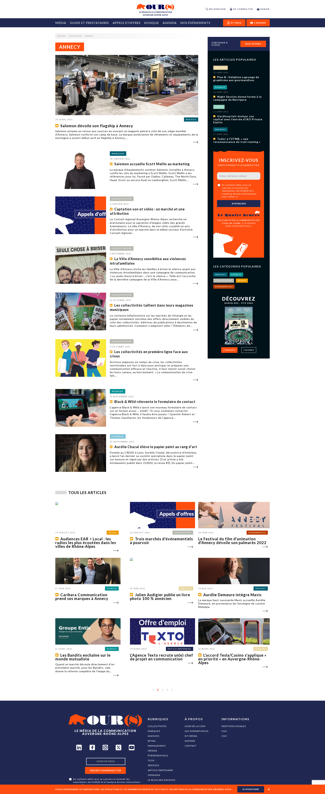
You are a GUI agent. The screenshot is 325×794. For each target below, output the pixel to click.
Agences (153, 736)
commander (229, 350)
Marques (154, 731)
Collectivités (157, 726)
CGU (224, 731)
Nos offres (253, 43)
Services (153, 765)
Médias (152, 750)
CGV (224, 736)
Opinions (154, 775)
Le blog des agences (161, 780)
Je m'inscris (239, 203)
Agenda (170, 22)
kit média (236, 23)
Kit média (191, 736)
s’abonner (248, 350)
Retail (152, 740)
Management (157, 745)
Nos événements (195, 22)
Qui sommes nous (196, 731)
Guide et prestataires (89, 22)
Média (60, 22)
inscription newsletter (105, 770)
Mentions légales (234, 726)
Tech (151, 760)
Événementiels (158, 755)
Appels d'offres (126, 22)
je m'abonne (250, 789)
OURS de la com (195, 726)
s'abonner (260, 23)
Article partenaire (160, 770)
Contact (191, 745)
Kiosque (151, 22)
